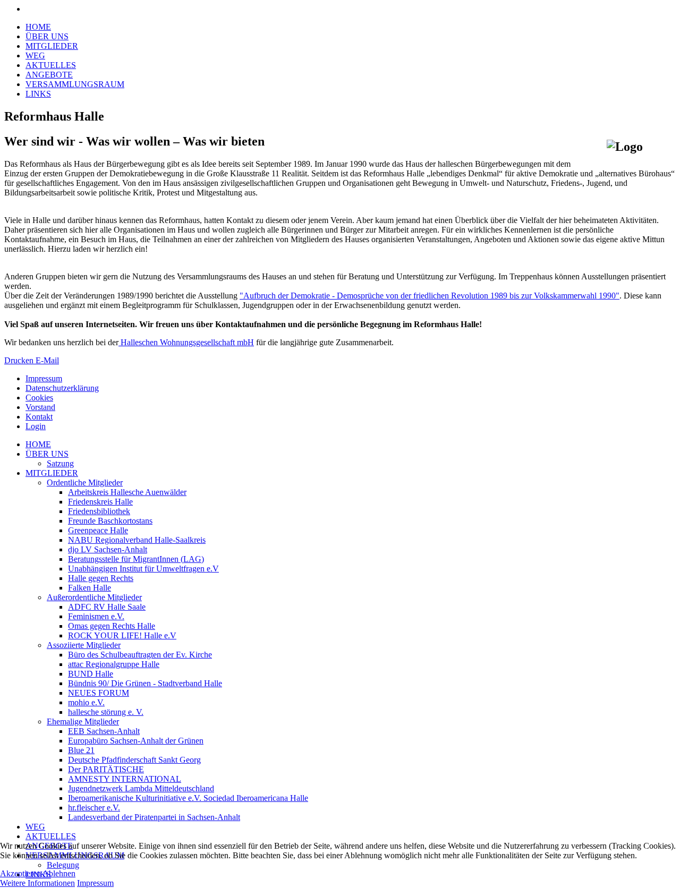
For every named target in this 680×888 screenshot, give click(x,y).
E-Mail (47, 360)
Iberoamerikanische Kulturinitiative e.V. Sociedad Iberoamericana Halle (188, 797)
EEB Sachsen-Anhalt (104, 731)
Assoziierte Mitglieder (84, 645)
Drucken (20, 360)
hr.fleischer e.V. (94, 807)
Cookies (39, 397)
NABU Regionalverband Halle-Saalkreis (137, 539)
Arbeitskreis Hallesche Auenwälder (127, 492)
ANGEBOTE (49, 74)
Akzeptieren (20, 873)
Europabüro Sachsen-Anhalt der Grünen (135, 740)
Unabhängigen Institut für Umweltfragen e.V (143, 568)
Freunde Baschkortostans (110, 520)
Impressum (44, 378)
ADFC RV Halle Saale (107, 606)
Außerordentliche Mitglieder (94, 597)
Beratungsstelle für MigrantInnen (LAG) (136, 558)
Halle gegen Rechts (100, 578)
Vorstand (40, 407)
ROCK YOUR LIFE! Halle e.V (122, 635)
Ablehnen (58, 873)
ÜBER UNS (47, 36)
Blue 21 (81, 750)
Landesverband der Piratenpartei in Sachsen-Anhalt (154, 817)
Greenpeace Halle (98, 530)
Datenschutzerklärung (62, 387)
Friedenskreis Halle (100, 501)
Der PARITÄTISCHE (106, 769)
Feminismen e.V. (96, 616)
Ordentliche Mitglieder (85, 482)
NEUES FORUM (98, 692)
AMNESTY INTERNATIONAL (124, 778)
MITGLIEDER (52, 45)
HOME (38, 26)
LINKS (38, 93)
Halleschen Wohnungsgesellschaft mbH (186, 342)
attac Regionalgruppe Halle (113, 664)
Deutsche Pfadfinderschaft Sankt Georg (134, 759)
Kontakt (39, 416)
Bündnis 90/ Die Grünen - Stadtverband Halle (145, 683)
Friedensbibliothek (99, 511)
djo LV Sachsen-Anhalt (107, 549)
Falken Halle (89, 587)
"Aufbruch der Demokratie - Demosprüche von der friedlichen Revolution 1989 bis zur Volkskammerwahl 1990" (429, 295)
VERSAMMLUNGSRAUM (75, 84)
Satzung (60, 463)
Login (36, 426)
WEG (35, 55)
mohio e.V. (86, 702)
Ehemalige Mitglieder (83, 721)
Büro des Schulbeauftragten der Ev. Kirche (140, 654)
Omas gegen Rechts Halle (111, 625)
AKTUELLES (51, 65)
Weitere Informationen (37, 882)
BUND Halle (90, 673)
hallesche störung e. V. (105, 711)
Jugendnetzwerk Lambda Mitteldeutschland (141, 788)
